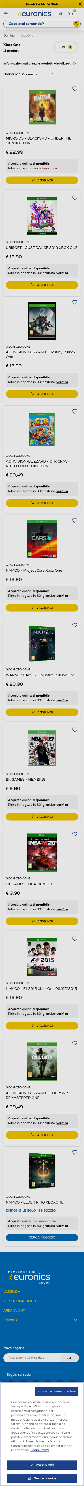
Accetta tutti (45, 1465)
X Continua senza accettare (57, 1391)
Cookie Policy (39, 1450)
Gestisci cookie (45, 1478)
